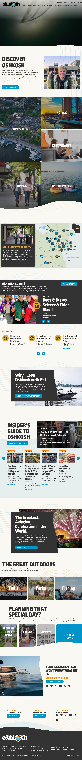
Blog (75, 5)
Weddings (73, 3)
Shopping (20, 186)
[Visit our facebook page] (47, 685)
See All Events (69, 284)
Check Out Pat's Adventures (28, 396)
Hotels (62, 113)
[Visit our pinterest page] (65, 685)
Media (68, 747)
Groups (66, 3)
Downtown (57, 5)
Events (24, 5)
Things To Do (32, 5)
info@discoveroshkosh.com (40, 750)
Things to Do (20, 129)
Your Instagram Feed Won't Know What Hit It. (62, 670)
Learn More (46, 318)
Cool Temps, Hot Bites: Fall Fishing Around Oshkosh (54, 434)
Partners (73, 749)
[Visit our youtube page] (60, 685)
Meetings (59, 3)
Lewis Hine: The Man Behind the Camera (43, 338)
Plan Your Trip (11, 87)
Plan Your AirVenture (26, 547)
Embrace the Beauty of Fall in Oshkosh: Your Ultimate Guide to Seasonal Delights (32, 473)
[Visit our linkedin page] (69, 685)
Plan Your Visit (67, 5)
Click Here (13, 716)
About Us (54, 747)
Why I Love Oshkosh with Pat (30, 377)
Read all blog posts (17, 443)
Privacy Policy (56, 749)
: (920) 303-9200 (37, 746)
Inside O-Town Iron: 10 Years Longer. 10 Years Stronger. (49, 470)
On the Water (61, 186)
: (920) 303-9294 (37, 748)
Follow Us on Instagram (54, 682)
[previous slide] (43, 321)
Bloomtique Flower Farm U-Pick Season (17, 338)
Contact (62, 747)
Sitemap (65, 749)
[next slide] (48, 321)
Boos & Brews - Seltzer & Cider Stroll (56, 305)
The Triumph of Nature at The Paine (70, 338)
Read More (13, 347)
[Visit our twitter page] (51, 685)
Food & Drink (41, 5)
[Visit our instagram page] (56, 685)
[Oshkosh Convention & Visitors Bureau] (11, 4)
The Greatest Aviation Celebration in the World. (30, 524)
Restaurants (61, 145)
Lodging (49, 5)
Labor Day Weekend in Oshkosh (64, 469)
